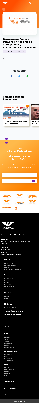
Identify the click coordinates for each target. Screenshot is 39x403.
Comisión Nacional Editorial (13, 311)
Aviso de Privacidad (19, 401)
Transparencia (9, 381)
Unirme (27, 181)
